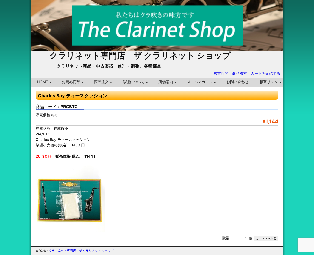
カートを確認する (265, 73)
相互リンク (269, 82)
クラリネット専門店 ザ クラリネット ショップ (140, 55)
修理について (134, 82)
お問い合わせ (237, 82)
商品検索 (239, 73)
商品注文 (101, 82)
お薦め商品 (71, 82)
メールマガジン (200, 82)
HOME (42, 82)
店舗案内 (165, 82)
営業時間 (221, 73)
